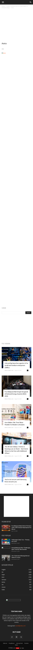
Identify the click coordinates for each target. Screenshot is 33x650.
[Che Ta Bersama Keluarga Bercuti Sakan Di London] (6, 558)
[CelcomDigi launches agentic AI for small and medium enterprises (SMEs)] (16, 357)
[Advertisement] (16, 26)
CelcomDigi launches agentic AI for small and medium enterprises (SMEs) (16, 365)
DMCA (16, 645)
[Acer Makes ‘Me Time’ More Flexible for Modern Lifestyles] (16, 414)
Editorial (5, 643)
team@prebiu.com (20, 626)
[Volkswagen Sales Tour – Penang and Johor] (6, 542)
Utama (3, 6)
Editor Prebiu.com (9, 370)
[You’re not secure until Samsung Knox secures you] (16, 471)
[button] (3, 2)
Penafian (26, 643)
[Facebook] (12, 637)
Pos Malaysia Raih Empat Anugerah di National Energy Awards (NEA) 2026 (16, 394)
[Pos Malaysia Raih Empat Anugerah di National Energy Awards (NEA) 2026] (16, 386)
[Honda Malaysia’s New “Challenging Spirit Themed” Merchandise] (6, 550)
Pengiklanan (11, 643)
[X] (21, 637)
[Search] (30, 2)
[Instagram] (16, 637)
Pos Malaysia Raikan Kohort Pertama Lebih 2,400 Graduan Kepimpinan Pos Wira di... (21, 527)
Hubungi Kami (19, 643)
